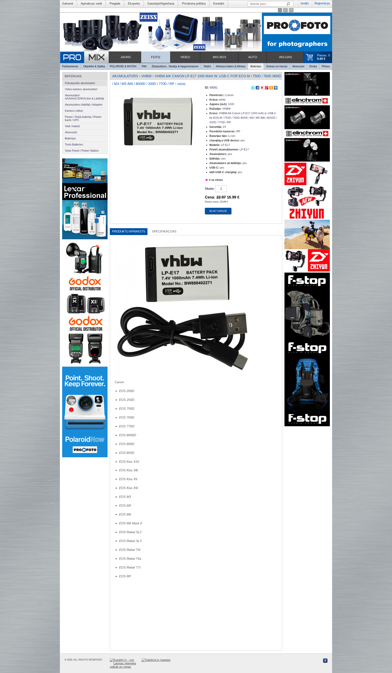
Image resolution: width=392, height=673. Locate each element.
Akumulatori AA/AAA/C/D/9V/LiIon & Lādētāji (84, 97)
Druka (313, 66)
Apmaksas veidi (91, 3)
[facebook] (257, 87)
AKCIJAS (285, 57)
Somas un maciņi (276, 66)
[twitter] (253, 87)
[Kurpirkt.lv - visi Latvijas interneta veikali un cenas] (126, 663)
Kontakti (218, 3)
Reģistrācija (322, 3)
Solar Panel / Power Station (82, 150)
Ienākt (305, 3)
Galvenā (67, 3)
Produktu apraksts (128, 231)
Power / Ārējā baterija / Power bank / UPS (83, 118)
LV (280, 10)
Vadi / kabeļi (72, 126)
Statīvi (207, 66)
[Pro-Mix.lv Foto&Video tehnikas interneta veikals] (84, 57)
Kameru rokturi (74, 110)
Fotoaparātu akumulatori (80, 83)
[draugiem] (262, 87)
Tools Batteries (74, 144)
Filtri (144, 66)
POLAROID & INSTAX (123, 66)
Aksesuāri (298, 66)
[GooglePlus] (266, 87)
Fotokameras (70, 66)
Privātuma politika (194, 3)
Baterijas (255, 66)
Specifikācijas (164, 231)
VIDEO (185, 57)
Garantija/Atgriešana (160, 3)
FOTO (155, 57)
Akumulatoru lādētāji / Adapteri (84, 104)
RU (285, 10)
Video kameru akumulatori (81, 89)
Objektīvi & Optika (94, 66)
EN (291, 10)
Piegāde (115, 3)
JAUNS (125, 57)
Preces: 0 (323, 57)
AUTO (252, 57)
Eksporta (134, 3)
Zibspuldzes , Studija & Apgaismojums (175, 66)
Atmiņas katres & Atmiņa (230, 66)
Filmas (326, 66)
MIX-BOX (219, 57)
